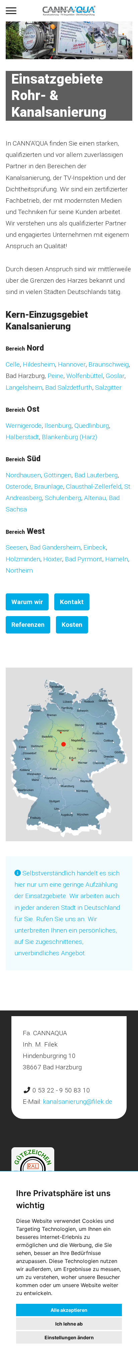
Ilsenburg (58, 425)
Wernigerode (24, 425)
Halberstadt (22, 437)
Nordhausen (23, 475)
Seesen (16, 547)
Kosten (72, 624)
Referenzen (28, 624)
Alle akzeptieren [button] (69, 1310)
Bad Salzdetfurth (68, 387)
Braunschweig (108, 364)
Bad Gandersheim (55, 547)
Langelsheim (24, 387)
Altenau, (96, 498)
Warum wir (27, 602)
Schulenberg (63, 498)
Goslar (115, 376)
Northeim (19, 570)
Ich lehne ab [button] (69, 1324)
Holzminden (23, 559)
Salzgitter (108, 387)
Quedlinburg (91, 425)
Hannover (71, 364)
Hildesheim (39, 364)
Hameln (116, 559)
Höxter (52, 559)
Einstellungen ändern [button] (69, 1337)
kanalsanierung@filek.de (77, 1101)
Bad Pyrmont (83, 559)
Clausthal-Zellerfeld (93, 486)
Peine (55, 376)
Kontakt (72, 602)
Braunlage (48, 486)
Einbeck (94, 547)
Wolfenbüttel (84, 376)
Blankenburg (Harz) (69, 437)
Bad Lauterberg (96, 475)
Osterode (18, 486)
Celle (13, 364)
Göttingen (57, 475)
